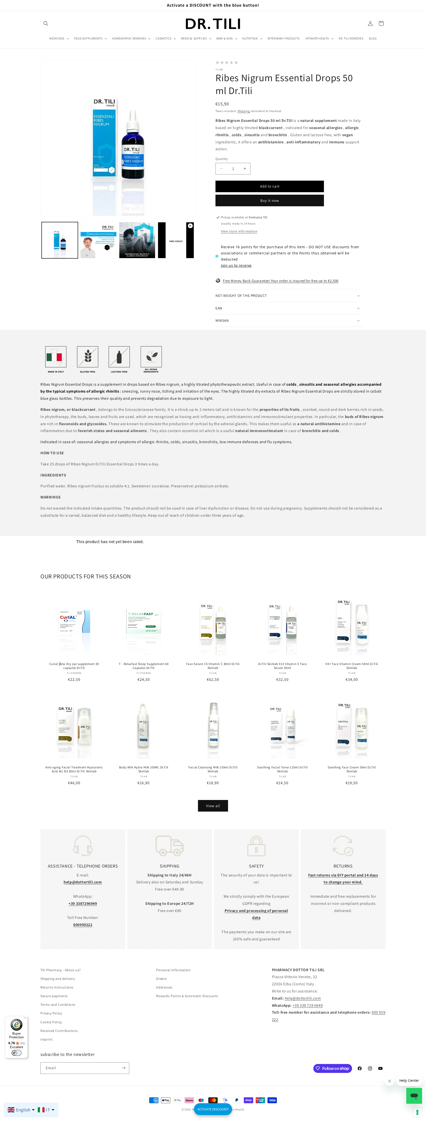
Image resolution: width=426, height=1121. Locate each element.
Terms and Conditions (57, 1005)
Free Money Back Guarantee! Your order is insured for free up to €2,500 (280, 280)
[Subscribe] (123, 1068)
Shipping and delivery (57, 979)
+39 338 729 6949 (308, 1005)
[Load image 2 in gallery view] (98, 240)
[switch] (16, 1053)
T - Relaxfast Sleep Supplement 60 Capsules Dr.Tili (143, 666)
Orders (161, 979)
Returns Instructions (56, 987)
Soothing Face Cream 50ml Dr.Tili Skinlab (352, 769)
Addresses (164, 987)
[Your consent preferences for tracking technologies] (417, 1112)
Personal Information (173, 970)
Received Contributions (59, 1031)
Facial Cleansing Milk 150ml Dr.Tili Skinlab (212, 769)
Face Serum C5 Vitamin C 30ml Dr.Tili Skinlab (213, 666)
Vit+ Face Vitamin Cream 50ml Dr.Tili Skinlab (351, 666)
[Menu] (25, 1019)
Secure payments (54, 996)
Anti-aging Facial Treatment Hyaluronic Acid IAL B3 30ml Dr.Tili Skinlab (74, 769)
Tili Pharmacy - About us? (60, 970)
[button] (45, 23)
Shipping (243, 111)
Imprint (46, 1039)
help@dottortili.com (303, 998)
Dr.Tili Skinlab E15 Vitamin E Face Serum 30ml (282, 666)
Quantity (221, 159)
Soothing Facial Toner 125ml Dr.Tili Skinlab (282, 769)
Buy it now (269, 200)
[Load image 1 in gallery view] (60, 240)
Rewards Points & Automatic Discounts (187, 996)
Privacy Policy (51, 1013)
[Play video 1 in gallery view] (176, 240)
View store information (239, 231)
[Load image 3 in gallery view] (137, 240)
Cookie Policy (51, 1022)
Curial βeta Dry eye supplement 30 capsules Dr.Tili (74, 666)
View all (213, 805)
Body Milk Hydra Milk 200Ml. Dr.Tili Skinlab (143, 769)
